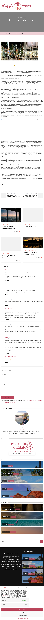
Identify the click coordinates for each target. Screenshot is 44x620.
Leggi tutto (15, 231)
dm (5, 269)
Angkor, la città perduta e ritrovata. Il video (31, 253)
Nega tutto (22, 612)
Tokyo (2, 62)
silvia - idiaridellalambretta (10, 308)
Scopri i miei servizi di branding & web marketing (22, 453)
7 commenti (22, 27)
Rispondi (8, 280)
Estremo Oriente (22, 17)
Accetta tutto (22, 609)
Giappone (6, 184)
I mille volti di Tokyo (30, 226)
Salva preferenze (22, 615)
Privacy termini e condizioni (24, 618)
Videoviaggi (35, 250)
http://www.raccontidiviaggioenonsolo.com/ (15, 277)
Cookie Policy (5, 595)
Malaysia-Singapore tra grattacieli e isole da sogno (9, 256)
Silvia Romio (7, 297)
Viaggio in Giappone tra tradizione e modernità (8, 227)
